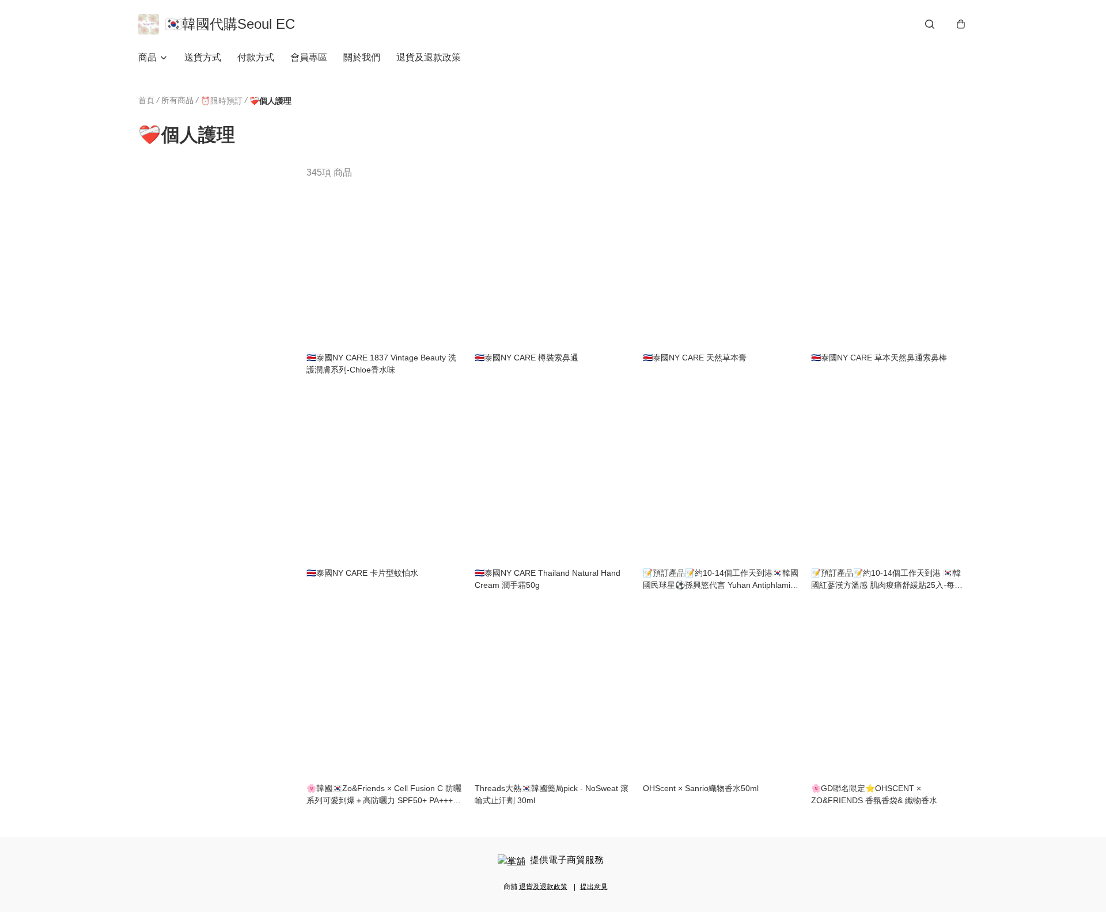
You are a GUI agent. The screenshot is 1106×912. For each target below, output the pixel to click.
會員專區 (308, 57)
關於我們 (361, 57)
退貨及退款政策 (428, 57)
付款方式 (255, 57)
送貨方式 (202, 57)
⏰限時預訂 (221, 100)
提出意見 (594, 887)
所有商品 (177, 100)
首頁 (146, 100)
